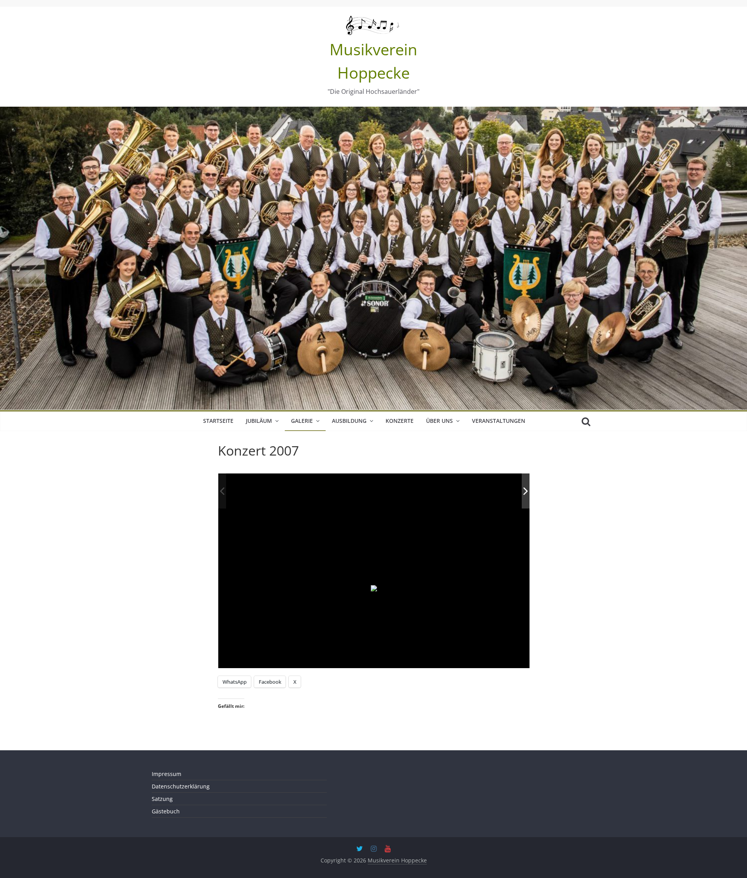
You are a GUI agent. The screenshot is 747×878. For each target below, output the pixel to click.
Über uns (439, 420)
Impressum (166, 774)
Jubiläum (259, 420)
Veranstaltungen (498, 420)
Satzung (162, 798)
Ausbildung (349, 420)
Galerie (302, 420)
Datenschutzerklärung (181, 786)
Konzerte (400, 420)
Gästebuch (166, 811)
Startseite (218, 420)
